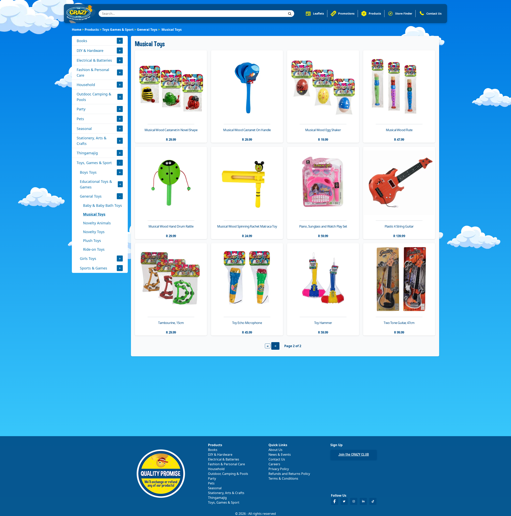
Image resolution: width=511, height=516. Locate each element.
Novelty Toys (94, 231)
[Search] (290, 14)
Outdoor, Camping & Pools (94, 97)
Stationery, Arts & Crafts (91, 141)
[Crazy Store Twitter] (344, 501)
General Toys (147, 29)
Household (86, 84)
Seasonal (84, 128)
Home (76, 29)
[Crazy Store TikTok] (372, 501)
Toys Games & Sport (118, 29)
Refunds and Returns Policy (289, 473)
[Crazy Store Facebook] (334, 501)
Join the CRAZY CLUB (353, 455)
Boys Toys (88, 172)
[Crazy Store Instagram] (353, 501)
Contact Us (276, 459)
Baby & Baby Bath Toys (102, 205)
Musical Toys (94, 214)
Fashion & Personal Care (93, 72)
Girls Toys (88, 258)
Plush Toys (92, 240)
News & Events (279, 454)
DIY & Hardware (90, 50)
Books (82, 40)
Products (92, 29)
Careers (274, 464)
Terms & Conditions (283, 478)
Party (81, 109)
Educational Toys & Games (96, 184)
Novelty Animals (97, 223)
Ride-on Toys (94, 249)
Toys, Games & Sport (94, 162)
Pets (80, 118)
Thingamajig (87, 153)
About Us (275, 450)
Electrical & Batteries (94, 60)
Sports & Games (93, 268)
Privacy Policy (278, 469)
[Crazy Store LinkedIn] (363, 501)
